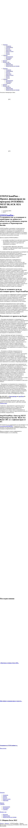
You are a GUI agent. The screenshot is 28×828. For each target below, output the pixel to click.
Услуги (8, 52)
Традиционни (9, 56)
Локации (5, 44)
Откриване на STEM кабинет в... (9, 745)
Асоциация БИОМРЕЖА (6, 426)
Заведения (8, 50)
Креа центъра (13, 396)
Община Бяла (9, 64)
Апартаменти (9, 47)
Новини (5, 60)
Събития (5, 55)
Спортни (8, 59)
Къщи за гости (9, 51)
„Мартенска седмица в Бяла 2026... (9, 663)
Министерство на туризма (12, 66)
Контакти (8, 63)
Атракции (8, 46)
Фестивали (9, 58)
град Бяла (21, 396)
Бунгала (8, 48)
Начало (2, 823)
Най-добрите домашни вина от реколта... (11, 701)
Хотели (8, 54)
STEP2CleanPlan (6, 215)
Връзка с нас (6, 62)
